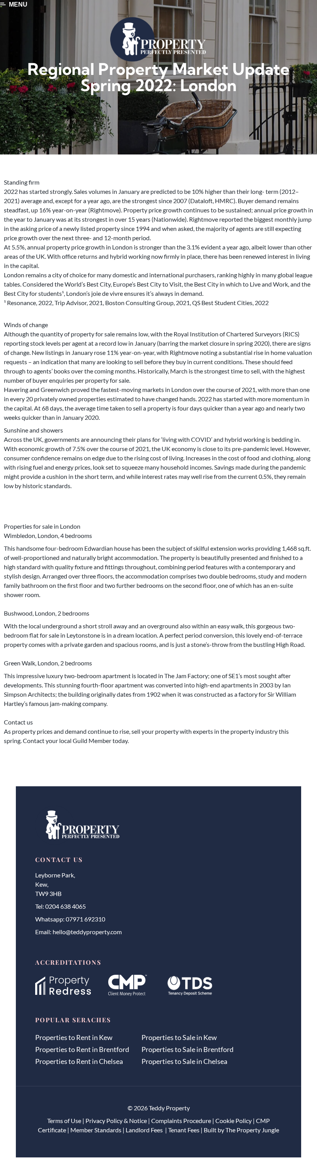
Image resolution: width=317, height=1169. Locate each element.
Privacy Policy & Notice (116, 1120)
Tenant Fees (183, 1129)
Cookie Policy (233, 1120)
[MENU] (3, 5)
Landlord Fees (145, 1129)
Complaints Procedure (181, 1120)
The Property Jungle (252, 1129)
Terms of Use (64, 1120)
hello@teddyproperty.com (87, 931)
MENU (18, 4)
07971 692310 (85, 919)
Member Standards (95, 1129)
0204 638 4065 (65, 906)
